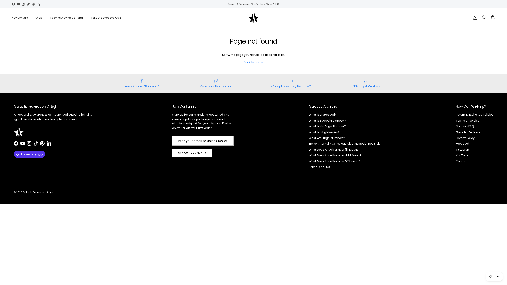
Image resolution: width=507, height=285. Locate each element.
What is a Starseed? (322, 115)
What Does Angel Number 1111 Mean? (333, 150)
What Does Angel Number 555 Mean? (334, 161)
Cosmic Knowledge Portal (66, 18)
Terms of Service (467, 121)
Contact (462, 161)
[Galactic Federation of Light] (253, 17)
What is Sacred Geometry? (327, 121)
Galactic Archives (468, 132)
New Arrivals (20, 18)
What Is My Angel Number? (327, 126)
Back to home (253, 62)
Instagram (463, 150)
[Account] (474, 17)
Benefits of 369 (319, 167)
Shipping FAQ (465, 126)
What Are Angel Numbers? (327, 138)
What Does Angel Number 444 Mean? (335, 155)
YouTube (462, 155)
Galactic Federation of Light (38, 192)
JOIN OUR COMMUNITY (192, 152)
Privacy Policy (465, 138)
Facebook (462, 144)
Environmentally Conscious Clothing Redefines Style (345, 144)
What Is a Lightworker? (324, 132)
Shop (38, 18)
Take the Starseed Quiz (106, 18)
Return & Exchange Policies (474, 115)
